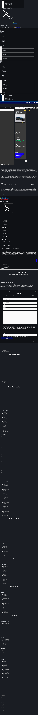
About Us (3, 45)
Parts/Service (3, 76)
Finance (3, 75)
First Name (5, 297)
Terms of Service (29, 341)
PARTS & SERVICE (4, 564)
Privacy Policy (23, 341)
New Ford (3, 67)
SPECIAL (2, 479)
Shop (2, 217)
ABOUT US (3, 541)
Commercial (3, 41)
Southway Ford (3, 25)
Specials (3, 66)
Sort (23, 107)
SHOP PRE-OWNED (4, 410)
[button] (17, 46)
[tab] (20, 143)
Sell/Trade (3, 40)
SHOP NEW (3, 659)
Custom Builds (4, 71)
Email (4, 304)
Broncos (3, 36)
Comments (5, 310)
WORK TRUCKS (3, 378)
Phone (4, 307)
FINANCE (2, 592)
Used (2, 37)
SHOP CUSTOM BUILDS (5, 621)
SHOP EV (2, 637)
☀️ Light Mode (17, 27)
